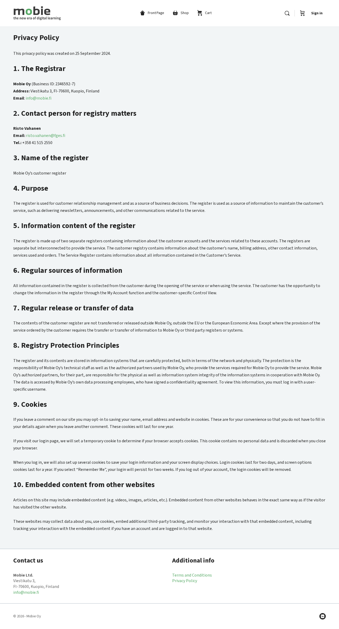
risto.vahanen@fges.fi (45, 136)
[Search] (287, 13)
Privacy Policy (184, 581)
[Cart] (302, 13)
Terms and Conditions (192, 575)
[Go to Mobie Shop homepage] (37, 12)
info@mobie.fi (38, 98)
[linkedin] (322, 616)
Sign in (317, 13)
